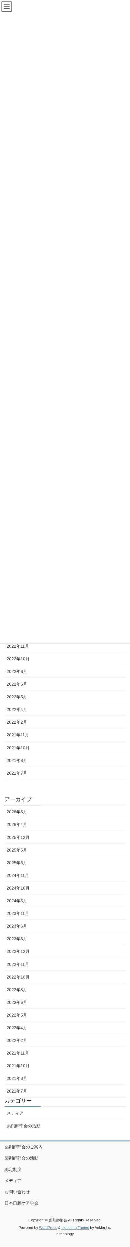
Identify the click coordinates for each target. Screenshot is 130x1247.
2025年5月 (17, 850)
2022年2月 (17, 722)
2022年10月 (18, 658)
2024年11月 (18, 875)
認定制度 (13, 1169)
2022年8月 (17, 671)
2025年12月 (18, 837)
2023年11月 (18, 913)
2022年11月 (18, 646)
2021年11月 (18, 734)
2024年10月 (18, 888)
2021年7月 (17, 773)
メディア (15, 1113)
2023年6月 (17, 926)
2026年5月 (17, 811)
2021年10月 (18, 747)
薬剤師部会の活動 (24, 1125)
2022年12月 (18, 951)
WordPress (48, 1228)
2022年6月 (17, 684)
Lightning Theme (75, 1228)
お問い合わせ (17, 1191)
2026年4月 (17, 824)
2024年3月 (17, 900)
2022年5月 (17, 696)
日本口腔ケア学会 (21, 1203)
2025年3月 (17, 862)
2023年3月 (17, 938)
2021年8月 (17, 760)
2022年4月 (17, 709)
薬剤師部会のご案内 (24, 1146)
